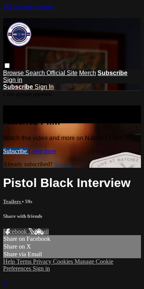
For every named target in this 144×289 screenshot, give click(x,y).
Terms (25, 261)
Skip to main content (28, 6)
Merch (87, 73)
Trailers (12, 201)
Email (42, 231)
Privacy (43, 261)
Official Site (62, 73)
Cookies (63, 261)
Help (10, 261)
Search (35, 73)
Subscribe (15, 151)
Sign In (44, 87)
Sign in (12, 80)
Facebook (15, 231)
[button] (7, 65)
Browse (14, 73)
